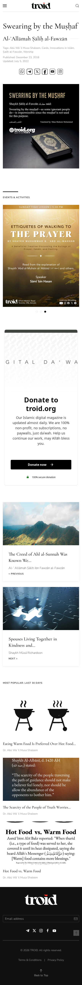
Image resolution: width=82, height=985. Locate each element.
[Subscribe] (75, 918)
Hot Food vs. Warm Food (22, 871)
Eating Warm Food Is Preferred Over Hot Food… (39, 743)
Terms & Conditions (30, 960)
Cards (45, 48)
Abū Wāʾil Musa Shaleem (25, 48)
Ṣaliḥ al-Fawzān (12, 52)
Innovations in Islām (62, 48)
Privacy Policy (56, 960)
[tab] (37, 312)
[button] (5, 5)
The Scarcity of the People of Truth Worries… (37, 807)
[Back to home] (41, 5)
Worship (28, 52)
